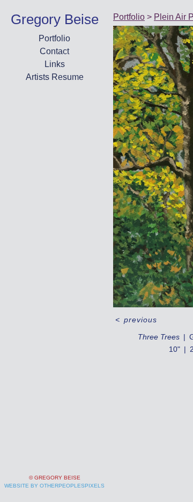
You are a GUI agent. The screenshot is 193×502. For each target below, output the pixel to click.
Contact (54, 51)
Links (54, 64)
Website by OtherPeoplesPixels (54, 486)
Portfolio (54, 38)
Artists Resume (55, 77)
